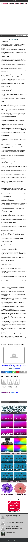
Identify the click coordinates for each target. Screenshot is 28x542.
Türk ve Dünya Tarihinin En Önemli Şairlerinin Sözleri (20, 433)
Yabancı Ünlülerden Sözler (7, 426)
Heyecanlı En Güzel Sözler (7, 494)
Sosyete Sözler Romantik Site (14, 4)
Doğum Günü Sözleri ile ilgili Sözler (7, 461)
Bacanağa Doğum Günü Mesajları (20, 461)
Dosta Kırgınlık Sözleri (10, 520)
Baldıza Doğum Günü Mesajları (7, 470)
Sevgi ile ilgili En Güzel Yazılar (20, 495)
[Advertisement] (14, 20)
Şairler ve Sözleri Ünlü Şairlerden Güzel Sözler (7, 434)
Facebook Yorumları (5, 392)
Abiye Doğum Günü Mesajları (20, 470)
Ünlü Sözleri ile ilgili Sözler (7, 419)
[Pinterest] (17, 372)
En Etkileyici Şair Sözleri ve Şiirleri (20, 426)
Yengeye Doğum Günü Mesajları (7, 478)
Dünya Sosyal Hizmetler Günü (20, 450)
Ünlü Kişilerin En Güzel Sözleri (20, 419)
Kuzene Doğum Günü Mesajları (20, 478)
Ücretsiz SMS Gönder (20, 444)
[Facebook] (3, 372)
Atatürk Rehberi (7, 444)
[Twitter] (7, 372)
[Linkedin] (10, 372)
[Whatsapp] (14, 372)
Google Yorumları (14, 392)
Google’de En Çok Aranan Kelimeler (7, 450)
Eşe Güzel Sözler (16, 368)
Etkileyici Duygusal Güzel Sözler (12, 526)
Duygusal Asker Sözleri (10, 532)
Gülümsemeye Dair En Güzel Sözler (13, 515)
